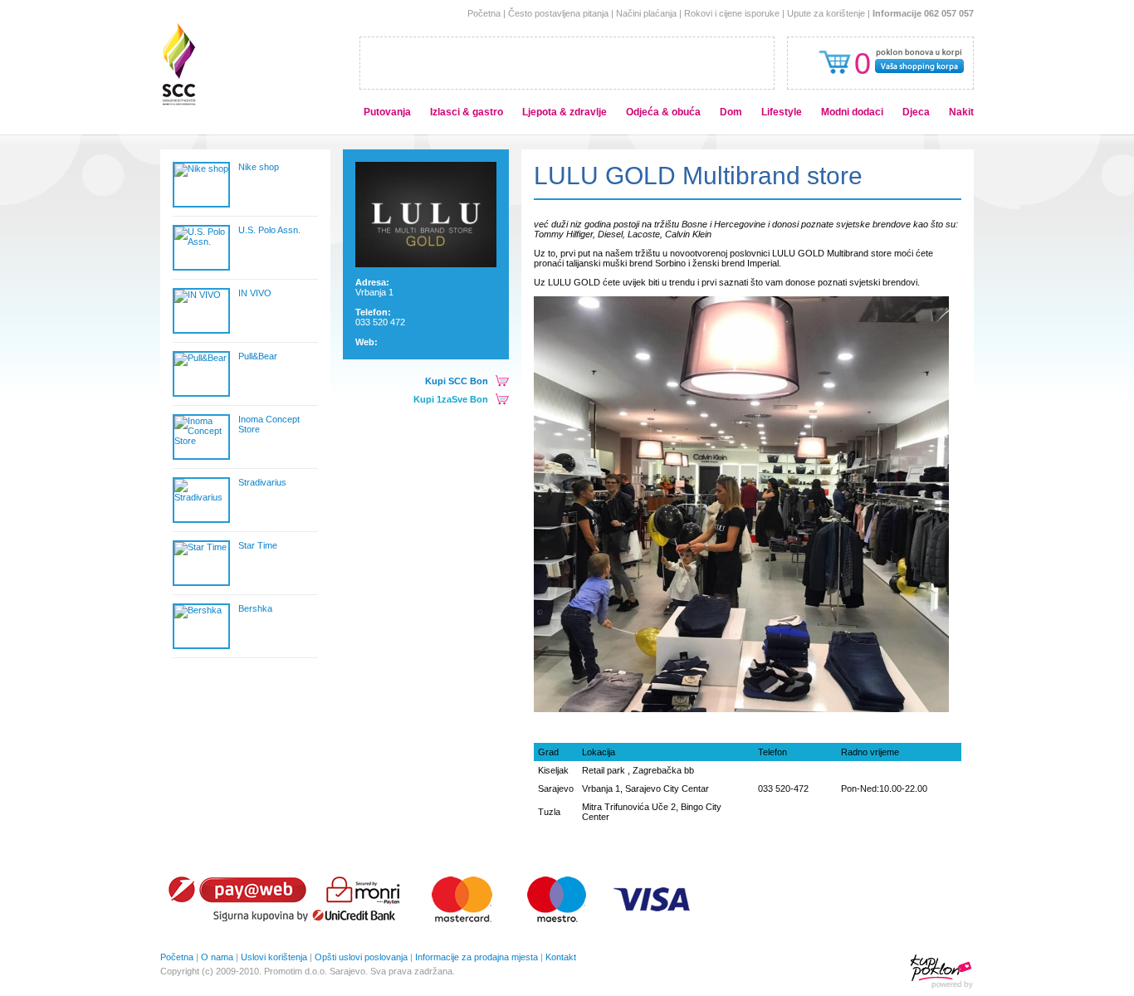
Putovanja (387, 112)
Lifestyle (781, 112)
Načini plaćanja (646, 13)
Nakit (961, 112)
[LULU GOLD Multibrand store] (425, 264)
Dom (731, 112)
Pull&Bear (257, 356)
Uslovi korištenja (274, 957)
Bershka (255, 608)
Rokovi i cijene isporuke (732, 13)
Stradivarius (262, 482)
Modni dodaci (852, 112)
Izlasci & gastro (466, 112)
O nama (217, 957)
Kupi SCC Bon (456, 381)
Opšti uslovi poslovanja (361, 957)
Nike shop (258, 167)
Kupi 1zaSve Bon (450, 399)
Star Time (257, 545)
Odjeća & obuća (663, 112)
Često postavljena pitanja (558, 13)
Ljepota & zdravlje (564, 112)
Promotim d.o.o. (295, 971)
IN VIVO (254, 293)
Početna (484, 13)
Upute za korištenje (826, 13)
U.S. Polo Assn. (269, 230)
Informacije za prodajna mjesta (476, 957)
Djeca (916, 112)
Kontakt (560, 957)
